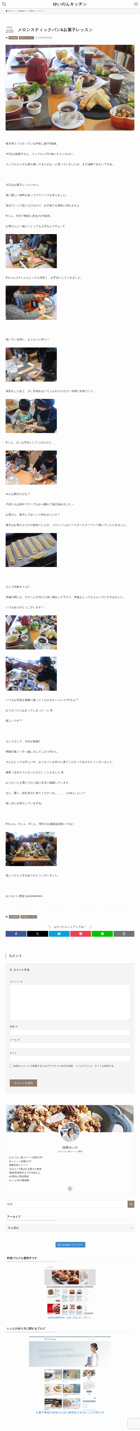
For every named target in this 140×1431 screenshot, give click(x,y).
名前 (14, 1026)
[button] (16, 934)
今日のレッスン (26, 38)
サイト (13, 1053)
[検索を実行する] (131, 1204)
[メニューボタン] (136, 4)
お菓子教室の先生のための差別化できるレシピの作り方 (70, 1412)
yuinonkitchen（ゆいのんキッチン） (70, 1317)
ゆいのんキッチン (70, 4)
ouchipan (13, 38)
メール (15, 1039)
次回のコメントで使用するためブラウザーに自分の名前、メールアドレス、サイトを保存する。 (64, 1066)
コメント (16, 981)
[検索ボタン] (4, 4)
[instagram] (70, 1189)
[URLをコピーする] (124, 934)
